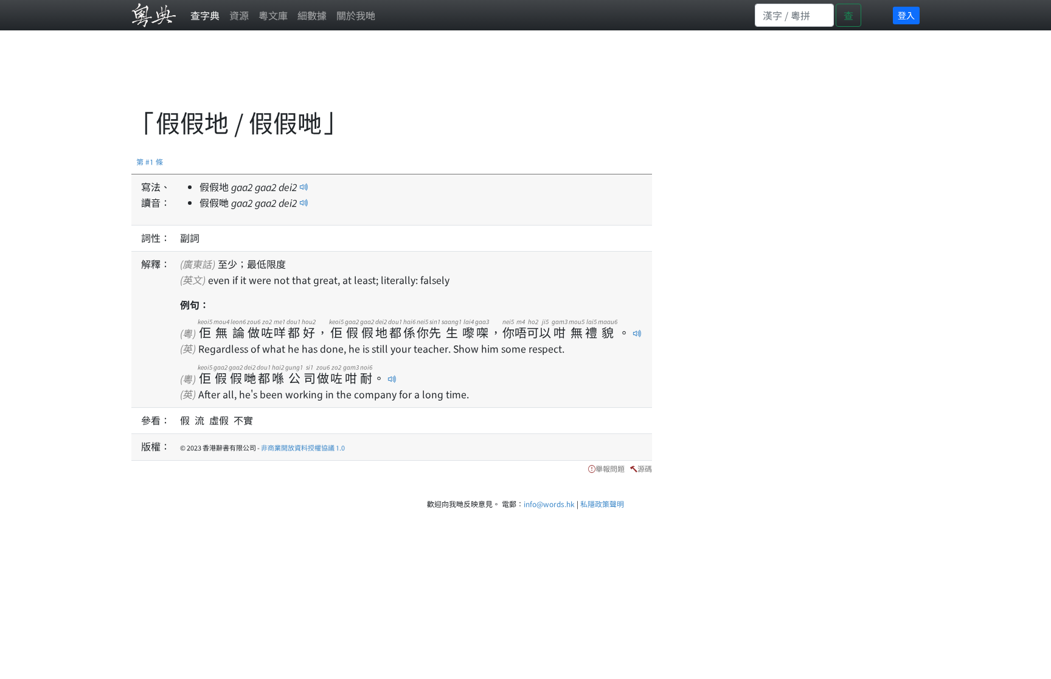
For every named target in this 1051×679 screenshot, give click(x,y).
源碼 (644, 468)
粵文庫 (273, 15)
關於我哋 (355, 15)
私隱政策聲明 (602, 503)
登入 (906, 15)
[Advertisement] (352, 76)
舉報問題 (610, 468)
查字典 (205, 15)
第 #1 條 (149, 161)
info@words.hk (549, 503)
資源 (239, 15)
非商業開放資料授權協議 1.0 (303, 447)
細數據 (312, 15)
